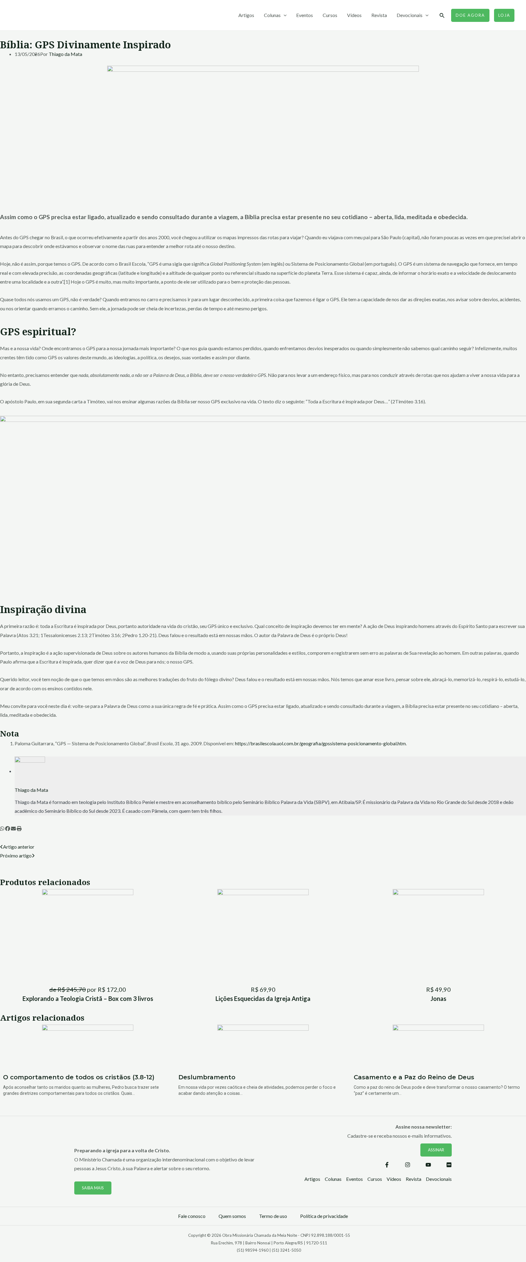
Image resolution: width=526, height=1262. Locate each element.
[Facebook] (387, 1164)
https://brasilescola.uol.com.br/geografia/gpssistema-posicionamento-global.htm (320, 743)
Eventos (304, 15)
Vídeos (354, 15)
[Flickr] (449, 1164)
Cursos (330, 15)
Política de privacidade (324, 1216)
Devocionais (410, 15)
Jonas (438, 998)
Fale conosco (191, 1216)
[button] (2, 828)
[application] (284, 15)
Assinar (436, 1149)
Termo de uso (273, 1216)
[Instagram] (407, 1164)
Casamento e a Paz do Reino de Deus (414, 1077)
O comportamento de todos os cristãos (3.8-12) (78, 1077)
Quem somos (232, 1216)
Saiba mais (93, 1187)
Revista (379, 15)
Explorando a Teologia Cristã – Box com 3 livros (88, 998)
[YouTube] (428, 1164)
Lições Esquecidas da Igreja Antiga (263, 998)
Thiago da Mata (65, 54)
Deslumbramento (206, 1077)
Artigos (246, 15)
